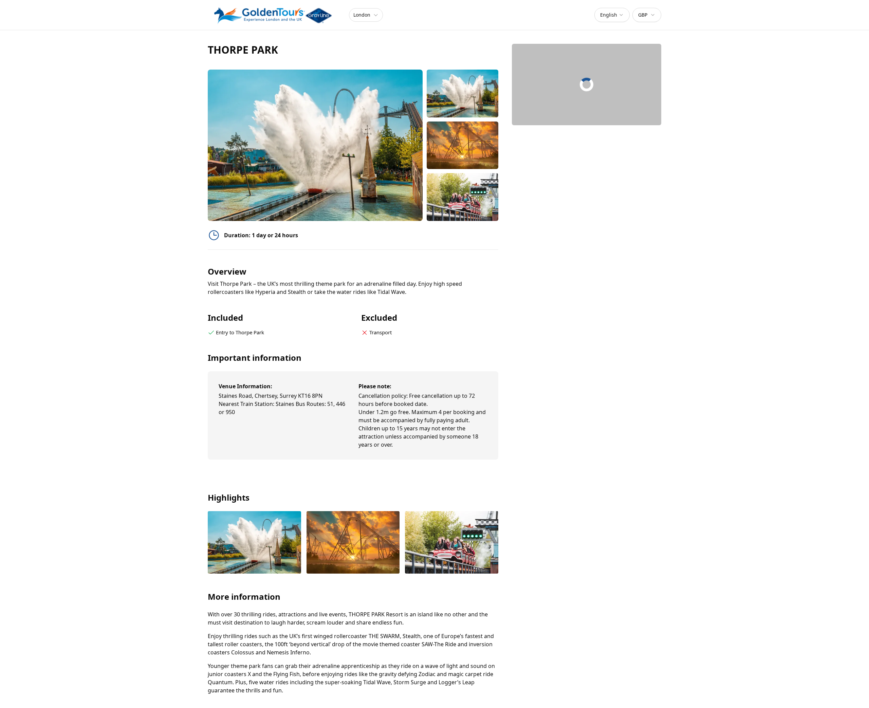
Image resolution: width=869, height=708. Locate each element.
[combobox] (612, 15)
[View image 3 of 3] (462, 197)
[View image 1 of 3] (462, 93)
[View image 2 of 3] (462, 145)
